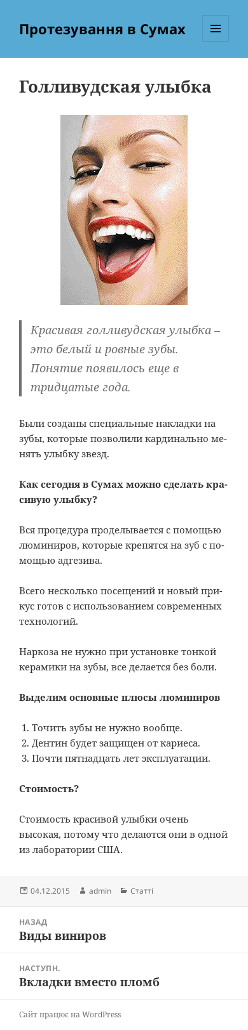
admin (100, 890)
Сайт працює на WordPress (70, 1014)
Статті (141, 890)
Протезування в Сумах (102, 28)
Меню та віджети (216, 41)
